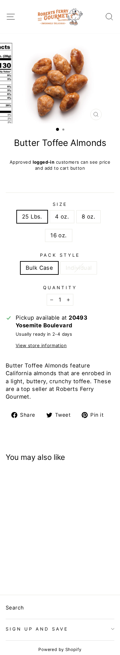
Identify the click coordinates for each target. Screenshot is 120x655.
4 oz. (62, 216)
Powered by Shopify (59, 649)
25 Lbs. (32, 216)
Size (60, 204)
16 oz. (58, 235)
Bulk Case (39, 267)
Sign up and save (37, 629)
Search (15, 607)
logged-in (44, 162)
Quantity (60, 287)
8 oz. (88, 216)
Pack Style (60, 255)
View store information (41, 345)
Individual (79, 267)
